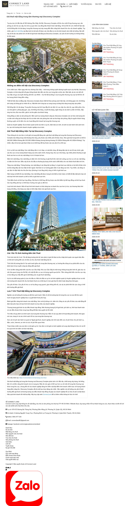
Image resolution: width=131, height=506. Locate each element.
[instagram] (10, 468)
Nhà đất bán (96, 34)
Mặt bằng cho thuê (98, 28)
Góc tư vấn (27, 13)
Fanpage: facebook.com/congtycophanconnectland (23, 424)
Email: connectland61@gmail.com (18, 420)
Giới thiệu (73, 4)
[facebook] (6, 468)
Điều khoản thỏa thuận (13, 455)
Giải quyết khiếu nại (12, 459)
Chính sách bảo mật (12, 457)
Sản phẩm (61, 4)
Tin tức (98, 4)
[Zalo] (24, 488)
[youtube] (8, 468)
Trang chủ (49, 4)
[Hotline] (6, 470)
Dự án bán (113, 34)
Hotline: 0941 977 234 (14, 417)
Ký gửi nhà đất (51, 6)
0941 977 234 (67, 6)
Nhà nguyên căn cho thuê (100, 31)
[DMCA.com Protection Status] (39, 464)
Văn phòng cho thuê (116, 31)
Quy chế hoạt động (12, 453)
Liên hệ (108, 4)
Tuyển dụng (86, 4)
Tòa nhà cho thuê (115, 28)
